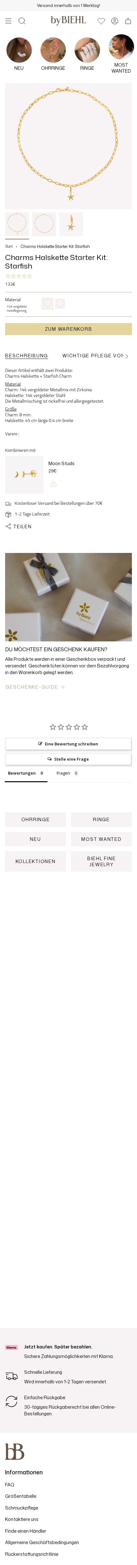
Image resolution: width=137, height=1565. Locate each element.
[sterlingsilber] (60, 304)
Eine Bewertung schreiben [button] (71, 744)
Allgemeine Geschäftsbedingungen (42, 1542)
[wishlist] (101, 21)
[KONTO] (115, 21)
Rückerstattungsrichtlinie (31, 1554)
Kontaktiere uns (22, 1519)
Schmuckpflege (21, 1508)
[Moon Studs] (24, 475)
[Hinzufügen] (53, 484)
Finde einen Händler (25, 1531)
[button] (22, 21)
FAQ (9, 1485)
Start (9, 247)
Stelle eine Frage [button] (71, 759)
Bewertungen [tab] (22, 773)
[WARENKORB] (128, 21)
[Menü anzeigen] (8, 21)
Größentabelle (20, 1496)
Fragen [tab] (63, 773)
